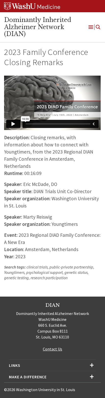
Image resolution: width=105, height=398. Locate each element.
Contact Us (52, 349)
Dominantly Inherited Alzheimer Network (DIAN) (37, 27)
